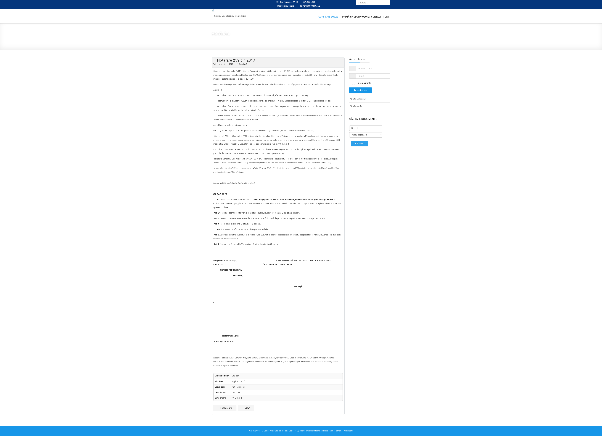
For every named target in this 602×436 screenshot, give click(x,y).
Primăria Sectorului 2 (356, 16)
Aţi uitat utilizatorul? (358, 99)
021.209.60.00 (309, 2)
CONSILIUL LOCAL (328, 16)
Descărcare (226, 408)
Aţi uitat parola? (356, 106)
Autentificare (360, 90)
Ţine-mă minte (363, 83)
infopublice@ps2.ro (285, 6)
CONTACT (376, 16)
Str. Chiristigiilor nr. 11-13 (287, 2)
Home (386, 16)
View (247, 408)
